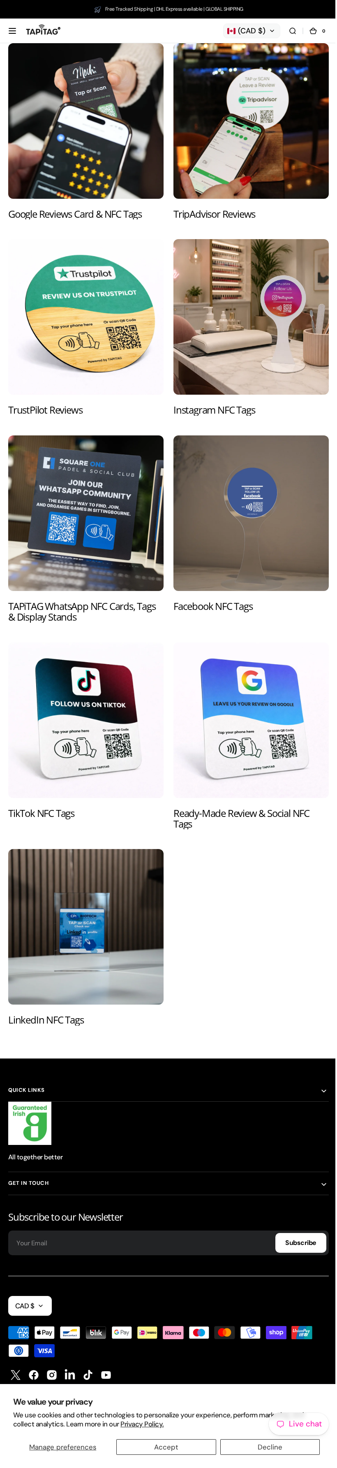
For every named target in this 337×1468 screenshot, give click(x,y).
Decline (264, 1447)
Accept (163, 1447)
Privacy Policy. (142, 1423)
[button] (12, 31)
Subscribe (294, 1227)
